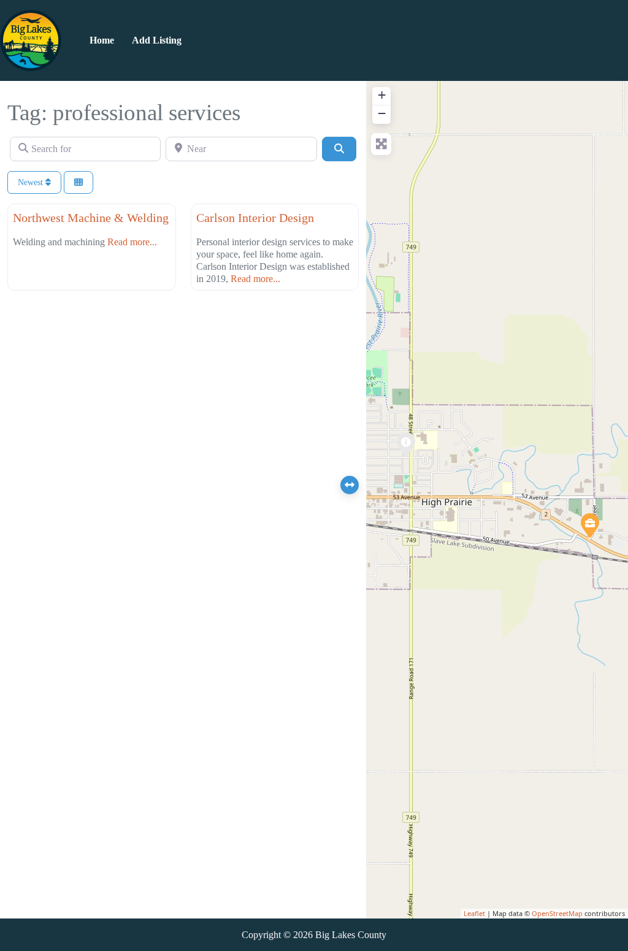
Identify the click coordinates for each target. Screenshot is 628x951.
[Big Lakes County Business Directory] (30, 39)
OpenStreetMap (557, 913)
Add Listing (157, 40)
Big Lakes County (350, 935)
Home (102, 40)
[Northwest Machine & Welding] (589, 525)
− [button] (382, 113)
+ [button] (382, 94)
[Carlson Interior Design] (405, 444)
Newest (31, 182)
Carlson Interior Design (255, 217)
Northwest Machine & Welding (91, 217)
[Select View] (78, 182)
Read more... (132, 242)
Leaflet (474, 913)
